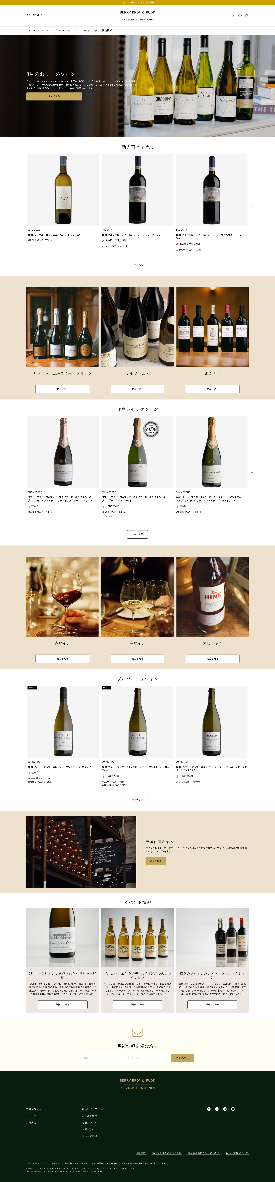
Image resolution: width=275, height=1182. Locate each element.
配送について (89, 1122)
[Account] (233, 15)
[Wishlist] (240, 16)
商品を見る (62, 389)
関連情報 (107, 30)
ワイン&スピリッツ (37, 30)
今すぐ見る (54, 96)
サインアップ (183, 1057)
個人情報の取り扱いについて (203, 1153)
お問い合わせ (89, 1129)
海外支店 (31, 1122)
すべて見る (137, 264)
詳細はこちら (63, 1004)
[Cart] (246, 16)
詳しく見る (156, 860)
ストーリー (32, 1115)
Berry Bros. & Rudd (137, 12)
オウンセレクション (64, 30)
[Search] (226, 15)
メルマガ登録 (89, 1136)
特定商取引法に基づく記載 (167, 1153)
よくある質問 (89, 1115)
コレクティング (89, 30)
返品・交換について (237, 1153)
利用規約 (141, 1153)
